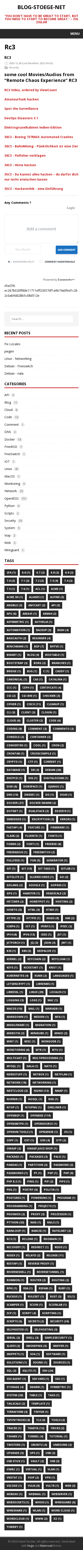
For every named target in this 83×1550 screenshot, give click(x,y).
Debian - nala (13, 373)
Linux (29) (36, 992)
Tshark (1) (14, 1436)
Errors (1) (67, 819)
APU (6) (11, 614)
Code (8, 417)
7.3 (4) (54, 581)
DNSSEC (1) (31, 795)
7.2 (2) (39, 581)
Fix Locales (12, 344)
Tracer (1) (14, 1428)
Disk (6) (12, 786)
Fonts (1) (55, 836)
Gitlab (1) (68, 868)
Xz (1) (57, 1519)
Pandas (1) (14, 1165)
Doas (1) (66, 795)
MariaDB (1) (53, 1009)
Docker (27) (15, 803)
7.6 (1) (25, 589)
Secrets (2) (36, 1321)
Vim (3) (54, 1461)
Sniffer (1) (60, 1346)
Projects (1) (47, 1206)
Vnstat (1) (14, 1477)
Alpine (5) (57, 597)
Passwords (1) (17, 1173)
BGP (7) (39, 646)
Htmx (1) (52, 910)
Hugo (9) (52, 918)
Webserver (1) (62, 1494)
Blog (7, 402)
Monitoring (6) (18, 1050)
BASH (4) (63, 630)
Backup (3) (43, 630)
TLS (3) (40, 1420)
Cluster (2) (35, 720)
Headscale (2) (56, 893)
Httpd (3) (13, 918)
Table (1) (35, 1395)
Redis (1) (61, 1247)
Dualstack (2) (39, 811)
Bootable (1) (54, 655)
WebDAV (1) (14, 1494)
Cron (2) (58, 745)
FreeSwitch (12, 454)
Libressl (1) (15, 992)
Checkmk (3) (51, 696)
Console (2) (15, 737)
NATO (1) (50, 1066)
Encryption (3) (43, 819)
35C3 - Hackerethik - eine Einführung (33, 189)
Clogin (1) (48, 712)
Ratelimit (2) (61, 1231)
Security (14, 67)
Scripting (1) (51, 1313)
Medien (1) (41, 1017)
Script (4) (29, 1313)
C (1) (46, 671)
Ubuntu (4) (39, 1445)
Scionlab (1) (58, 1305)
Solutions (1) (17, 1362)
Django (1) (56, 786)
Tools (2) (58, 1420)
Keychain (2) (36, 959)
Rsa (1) (28, 1288)
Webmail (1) (37, 1494)
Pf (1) (37, 1173)
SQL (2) (11, 1371)
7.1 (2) (25, 581)
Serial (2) (13, 1338)
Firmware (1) (59, 827)
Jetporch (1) (16, 943)
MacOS (9, 476)
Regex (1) (13, 1255)
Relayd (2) (33, 1255)
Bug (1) (32, 671)
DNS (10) (12, 795)
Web (7, 543)
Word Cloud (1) (62, 1510)
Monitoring (12, 483)
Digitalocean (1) (56, 778)
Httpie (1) (33, 918)
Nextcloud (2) (17, 1091)
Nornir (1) (14, 1099)
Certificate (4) (50, 687)
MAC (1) (53, 1000)
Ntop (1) (13, 1107)
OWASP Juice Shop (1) (42, 1148)
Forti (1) (33, 844)
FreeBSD (10, 447)
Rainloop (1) (16, 1231)
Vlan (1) (53, 1469)
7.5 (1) (11, 589)
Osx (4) (45, 1140)
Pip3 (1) (64, 1181)
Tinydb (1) (41, 1412)
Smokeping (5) (36, 1346)
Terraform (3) (17, 1412)
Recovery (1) (16, 1247)
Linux (8, 469)
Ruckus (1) (14, 1296)
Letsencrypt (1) (18, 984)
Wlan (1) (39, 1510)
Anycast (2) (36, 605)
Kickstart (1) (33, 967)
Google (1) (36, 885)
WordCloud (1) (18, 1519)
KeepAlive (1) (46, 951)
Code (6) (55, 720)
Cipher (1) (14, 704)
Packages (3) (38, 1157)
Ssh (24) (47, 1371)
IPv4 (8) (12, 934)
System (9, 528)
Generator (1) (56, 860)
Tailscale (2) (16, 1404)
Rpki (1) (12, 1288)
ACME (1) (57, 589)
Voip (7, 535)
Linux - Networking (17, 358)
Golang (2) (15, 885)
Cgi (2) (11, 696)
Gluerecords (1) (42, 877)
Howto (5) (14, 910)
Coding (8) (14, 729)
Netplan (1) (63, 1074)
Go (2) (64, 877)
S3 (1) (71, 1296)
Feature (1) (36, 827)
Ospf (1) (12, 1140)
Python (9, 506)
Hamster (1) (31, 893)
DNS (7, 432)
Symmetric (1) (60, 1387)
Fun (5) (35, 860)
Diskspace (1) (32, 786)
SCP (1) (11, 1313)
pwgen (9, 351)
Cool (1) (39, 745)
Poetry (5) (30, 1190)
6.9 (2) (69, 572)
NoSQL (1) (35, 1099)
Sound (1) (40, 1362)
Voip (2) (33, 1477)
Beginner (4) (41, 638)
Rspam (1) (45, 1288)
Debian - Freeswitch (18, 366)
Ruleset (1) (36, 1296)
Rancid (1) (38, 1231)
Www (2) (41, 1519)
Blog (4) (33, 655)
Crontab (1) (15, 753)
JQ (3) (34, 943)
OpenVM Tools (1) (20, 1132)
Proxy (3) (37, 1214)
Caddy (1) (62, 671)
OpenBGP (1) (15, 1115)
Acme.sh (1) (15, 597)
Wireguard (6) (65, 1502)
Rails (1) (53, 1222)
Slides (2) (13, 1346)
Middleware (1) (18, 1025)
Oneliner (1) (57, 1107)
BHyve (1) (56, 646)
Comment (11, 424)
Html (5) (34, 910)
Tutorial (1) (58, 1436)
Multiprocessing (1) (48, 1058)
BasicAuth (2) (16, 638)
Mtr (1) (41, 1050)
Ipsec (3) (66, 926)
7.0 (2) (11, 581)
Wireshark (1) (17, 1510)
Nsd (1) (53, 1099)
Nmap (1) (61, 1091)
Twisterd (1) (16, 1445)
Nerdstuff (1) (17, 1074)
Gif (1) (11, 868)
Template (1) (40, 1404)
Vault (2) (37, 1461)
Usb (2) (50, 1453)
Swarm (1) (37, 1387)
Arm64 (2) (49, 614)
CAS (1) (37, 679)
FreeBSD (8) (53, 844)
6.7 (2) (40, 572)
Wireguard (11, 550)
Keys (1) (12, 967)
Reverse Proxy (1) (41, 1263)
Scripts (9, 513)
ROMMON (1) (15, 1280)
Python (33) (15, 1222)
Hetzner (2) (15, 901)
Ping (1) (32, 1181)
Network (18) (16, 1082)
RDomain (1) (52, 1239)
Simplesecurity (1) (58, 1338)
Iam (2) (69, 918)
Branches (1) (61, 663)
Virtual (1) (33, 1469)
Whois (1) (42, 1502)
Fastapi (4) (14, 827)
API (6, 395)
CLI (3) (11, 712)
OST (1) (29, 1140)
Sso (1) (60, 1379)
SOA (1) (35, 1354)
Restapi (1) (14, 1263)
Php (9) (68, 1173)
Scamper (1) (15, 1305)
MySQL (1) (13, 1066)
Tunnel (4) (35, 1436)
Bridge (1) (14, 671)
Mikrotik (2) (15, 1033)
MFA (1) (60, 1017)
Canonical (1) (17, 679)
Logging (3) (15, 1000)
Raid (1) (35, 1222)
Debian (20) (53, 770)
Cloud (8, 410)
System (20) (15, 1395)
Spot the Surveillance (21, 108)
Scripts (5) (14, 1321)
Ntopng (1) (33, 1107)
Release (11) (55, 1255)
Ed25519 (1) (62, 811)
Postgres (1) (16, 1198)
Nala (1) (32, 1066)
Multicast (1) (16, 1058)
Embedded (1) (16, 819)
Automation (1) (18, 630)
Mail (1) (33, 1009)
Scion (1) (36, 1305)
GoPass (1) (58, 885)
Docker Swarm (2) (43, 803)
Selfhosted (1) (17, 1329)
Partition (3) (37, 1165)
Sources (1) (61, 1362)
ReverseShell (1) (19, 1272)
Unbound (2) (62, 1445)
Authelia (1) (43, 622)
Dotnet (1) (14, 811)
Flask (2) (13, 836)
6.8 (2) (55, 572)
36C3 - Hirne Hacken (20, 165)
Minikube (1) (39, 1033)
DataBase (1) (16, 770)
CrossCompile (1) (43, 753)
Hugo (30, 1546)
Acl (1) (40, 589)
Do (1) (49, 795)
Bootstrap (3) (17, 663)
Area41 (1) (30, 614)
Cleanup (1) (55, 704)
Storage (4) (15, 1387)
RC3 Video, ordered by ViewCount (30, 90)
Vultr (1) (52, 1486)
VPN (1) (50, 1477)
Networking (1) (44, 1082)
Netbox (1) (40, 1074)
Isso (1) (46, 934)
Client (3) (28, 712)
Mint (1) (12, 1041)
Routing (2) (60, 1280)
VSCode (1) (14, 1486)
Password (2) (63, 1165)
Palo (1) (59, 1157)
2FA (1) (11, 572)
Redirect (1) (39, 1247)
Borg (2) (40, 663)
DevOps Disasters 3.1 (21, 118)
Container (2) (40, 737)
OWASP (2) (14, 1148)
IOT (7, 461)
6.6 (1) (26, 572)
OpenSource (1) (45, 1124)
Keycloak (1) (61, 959)
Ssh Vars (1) (40, 1379)
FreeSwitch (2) (44, 852)
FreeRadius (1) (17, 852)
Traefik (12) (35, 1428)
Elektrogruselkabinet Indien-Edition (33, 127)
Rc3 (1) (11, 1239)
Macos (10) (14, 1009)
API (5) (55, 605)
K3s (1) (11, 951)
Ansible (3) (14, 605)
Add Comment (66, 249)
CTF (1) (32, 762)
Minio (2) (60, 1033)
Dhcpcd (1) (14, 778)
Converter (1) (17, 745)
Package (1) (15, 1157)
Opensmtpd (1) (17, 1124)
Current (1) (52, 762)
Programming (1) (19, 1206)
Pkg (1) (11, 1190)
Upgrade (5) (15, 1453)
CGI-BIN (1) (29, 696)
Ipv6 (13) (29, 934)
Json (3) (49, 943)
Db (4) (35, 770)
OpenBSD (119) (40, 1115)
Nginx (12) (41, 1091)
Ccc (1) (11, 687)
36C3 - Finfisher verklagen (25, 155)
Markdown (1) (17, 1017)
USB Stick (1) (16, 1461)
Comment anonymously (60, 261)
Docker (9, 439)
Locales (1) (58, 992)
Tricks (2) (57, 1428)
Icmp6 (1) (13, 926)
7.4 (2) (68, 581)
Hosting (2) (64, 901)
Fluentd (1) (33, 836)
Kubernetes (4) (17, 976)
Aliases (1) (36, 597)
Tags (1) (53, 1395)
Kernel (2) (14, 959)
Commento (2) (63, 729)
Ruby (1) (64, 1288)
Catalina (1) (57, 679)
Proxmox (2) (16, 1214)
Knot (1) (55, 967)
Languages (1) (63, 976)
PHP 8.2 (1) (14, 1181)
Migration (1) (45, 1025)
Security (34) (59, 1321)
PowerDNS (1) (41, 1198)
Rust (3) (55, 1296)
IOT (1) (30, 926)
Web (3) (70, 1486)
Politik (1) (51, 1190)
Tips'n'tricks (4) (18, 1420)
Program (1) (66, 1198)
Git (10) (26, 868)
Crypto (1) (14, 762)
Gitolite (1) (15, 877)
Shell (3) (32, 1338)
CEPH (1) (28, 687)
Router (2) (38, 1280)
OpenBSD (11, 498)
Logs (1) (35, 1000)
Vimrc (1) (13, 1469)
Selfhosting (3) (45, 1329)
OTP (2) (61, 1140)
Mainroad (46, 1546)
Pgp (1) (52, 1173)
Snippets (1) (15, 1354)
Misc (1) (29, 1041)
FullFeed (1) (15, 860)
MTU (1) (57, 1050)
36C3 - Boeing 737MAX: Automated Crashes (38, 137)
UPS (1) (34, 1453)
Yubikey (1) (14, 1527)
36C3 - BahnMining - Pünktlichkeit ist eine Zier (41, 146)
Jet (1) (62, 934)
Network (10, 491)
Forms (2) (13, 844)
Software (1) (55, 1354)
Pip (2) (48, 1181)
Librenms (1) (45, 984)
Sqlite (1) (29, 1371)
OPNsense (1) (48, 1132)
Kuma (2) (41, 976)
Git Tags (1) (46, 868)
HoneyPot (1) (39, 901)
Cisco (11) (34, 704)
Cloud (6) (13, 720)
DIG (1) (32, 778)
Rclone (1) (29, 1239)
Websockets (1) (18, 1502)
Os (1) (68, 1132)
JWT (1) (66, 943)
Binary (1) (14, 655)
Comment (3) (37, 729)
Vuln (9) (34, 1486)
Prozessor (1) (61, 1214)
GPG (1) (12, 893)
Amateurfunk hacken (21, 99)
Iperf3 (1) (47, 926)
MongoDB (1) (50, 1041)
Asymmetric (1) (18, 622)
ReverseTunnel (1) (50, 1272)
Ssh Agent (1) (16, 1379)
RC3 (7, 57)
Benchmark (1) (17, 646)
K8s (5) (26, 951)
